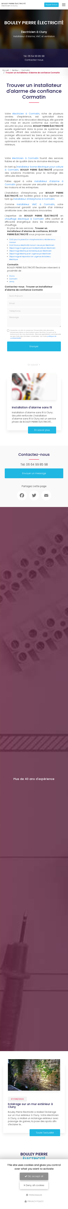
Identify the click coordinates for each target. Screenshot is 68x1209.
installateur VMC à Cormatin (35, 204)
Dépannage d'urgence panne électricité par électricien (32, 248)
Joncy (11, 281)
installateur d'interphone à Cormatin (34, 199)
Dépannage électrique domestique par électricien (30, 251)
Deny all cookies (34, 1185)
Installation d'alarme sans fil (32, 407)
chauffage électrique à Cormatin (24, 218)
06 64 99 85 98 (37, 464)
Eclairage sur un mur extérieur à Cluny (30, 1105)
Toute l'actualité (45, 1132)
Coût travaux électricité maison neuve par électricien (31, 245)
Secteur (15, 70)
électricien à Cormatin (25, 113)
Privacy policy (35, 1201)
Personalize (35, 1194)
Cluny (12, 276)
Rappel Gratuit (51, 4)
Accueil (5, 70)
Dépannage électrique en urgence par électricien (30, 253)
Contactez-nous (34, 59)
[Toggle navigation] (63, 5)
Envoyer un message (34, 473)
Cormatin (26, 70)
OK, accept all (35, 1176)
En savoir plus (42, 430)
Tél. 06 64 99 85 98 (34, 56)
